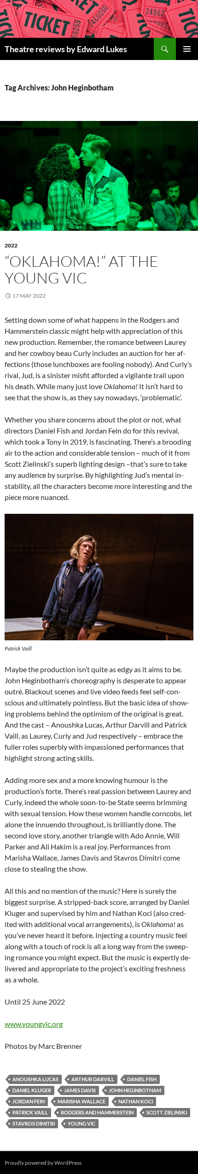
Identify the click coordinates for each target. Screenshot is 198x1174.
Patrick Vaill (30, 1112)
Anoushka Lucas (35, 1079)
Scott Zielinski (166, 1112)
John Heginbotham (135, 1090)
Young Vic (81, 1123)
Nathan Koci (135, 1101)
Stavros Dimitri (33, 1123)
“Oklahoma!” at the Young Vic (81, 269)
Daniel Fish (142, 1079)
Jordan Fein (28, 1101)
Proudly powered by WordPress (43, 1162)
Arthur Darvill (92, 1079)
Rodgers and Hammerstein (97, 1112)
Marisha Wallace (81, 1101)
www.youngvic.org (34, 1023)
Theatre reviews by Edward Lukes (66, 49)
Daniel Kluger (31, 1090)
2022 (11, 245)
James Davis (80, 1090)
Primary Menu (187, 49)
